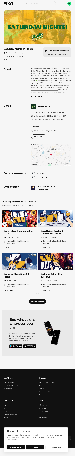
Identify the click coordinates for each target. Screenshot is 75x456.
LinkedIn (44, 418)
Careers (42, 389)
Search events (33, 3)
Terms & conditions (46, 392)
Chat (5, 405)
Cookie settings (55, 447)
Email (5, 411)
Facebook (44, 411)
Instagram (44, 405)
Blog (40, 385)
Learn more (10, 442)
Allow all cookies (15, 447)
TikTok (43, 408)
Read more (35, 96)
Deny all (35, 447)
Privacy (41, 395)
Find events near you (11, 385)
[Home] (8, 4)
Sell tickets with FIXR (46, 382)
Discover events (9, 382)
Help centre (8, 389)
